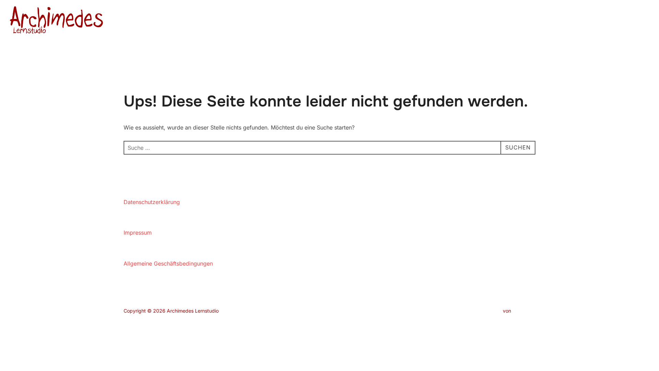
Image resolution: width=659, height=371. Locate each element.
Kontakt (607, 21)
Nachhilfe (476, 21)
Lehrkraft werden (567, 21)
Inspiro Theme (485, 311)
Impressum (138, 232)
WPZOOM (523, 311)
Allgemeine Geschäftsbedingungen (168, 263)
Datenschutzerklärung (152, 202)
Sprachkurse (521, 21)
